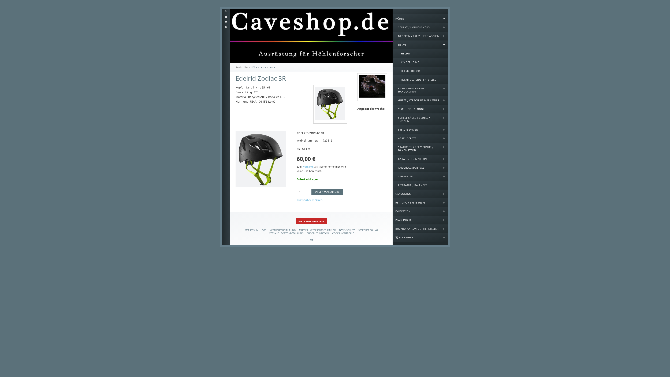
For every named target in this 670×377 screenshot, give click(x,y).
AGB (264, 230)
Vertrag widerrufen (311, 221)
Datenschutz (347, 230)
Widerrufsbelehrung (283, 230)
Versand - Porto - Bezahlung (286, 233)
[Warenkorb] (226, 21)
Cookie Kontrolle (343, 233)
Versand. (308, 166)
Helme (262, 67)
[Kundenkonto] (226, 27)
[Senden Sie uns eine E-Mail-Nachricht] (311, 241)
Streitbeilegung (368, 230)
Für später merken (310, 200)
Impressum (251, 230)
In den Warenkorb (327, 191)
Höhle (254, 67)
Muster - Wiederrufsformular (317, 230)
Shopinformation (318, 233)
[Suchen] (226, 11)
